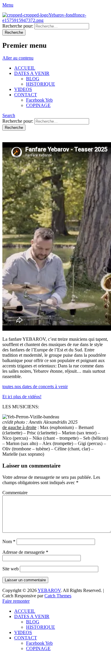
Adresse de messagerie (25, 552)
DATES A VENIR (31, 73)
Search (8, 115)
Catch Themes (57, 595)
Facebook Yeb (39, 100)
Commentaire (15, 492)
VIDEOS (23, 89)
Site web (10, 568)
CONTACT (25, 94)
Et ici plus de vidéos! (21, 396)
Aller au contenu (17, 57)
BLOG (32, 78)
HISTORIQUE (40, 84)
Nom (8, 541)
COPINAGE (38, 105)
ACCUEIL (24, 68)
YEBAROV (49, 590)
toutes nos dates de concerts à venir (35, 386)
